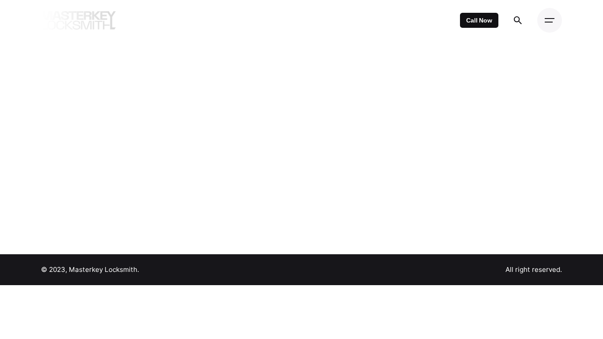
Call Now (479, 20)
